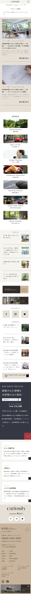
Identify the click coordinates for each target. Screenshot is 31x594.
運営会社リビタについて (8, 545)
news (3, 558)
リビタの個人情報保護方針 (9, 547)
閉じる (28, 586)
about (3, 553)
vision (3, 556)
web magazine (13, 558)
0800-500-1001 (11, 538)
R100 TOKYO (9, 4)
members (12, 561)
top (3, 551)
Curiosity (16, 4)
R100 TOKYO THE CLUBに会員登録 (15, 376)
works (11, 551)
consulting (12, 553)
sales (3, 561)
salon (10, 556)
